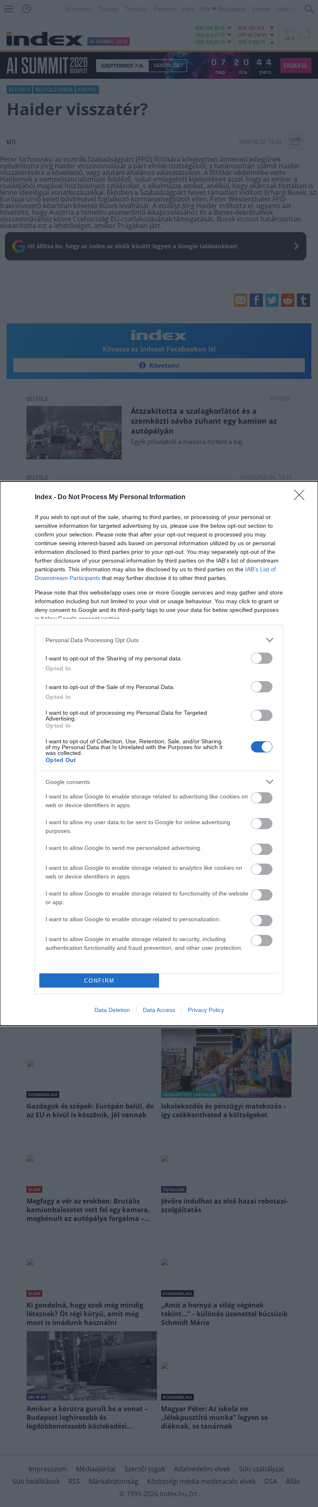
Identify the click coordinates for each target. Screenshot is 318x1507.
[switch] (261, 658)
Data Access (159, 1010)
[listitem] (159, 640)
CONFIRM (99, 981)
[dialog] (159, 753)
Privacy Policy (206, 1010)
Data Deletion (112, 1010)
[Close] (302, 497)
